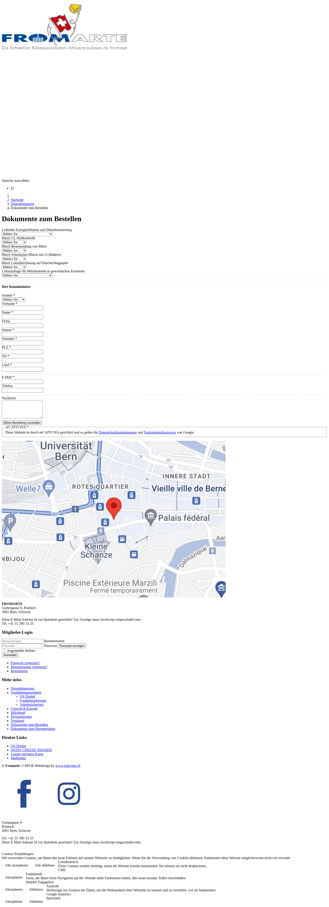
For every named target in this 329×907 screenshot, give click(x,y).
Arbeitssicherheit (31, 704)
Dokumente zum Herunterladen (33, 729)
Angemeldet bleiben (21, 650)
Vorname (9, 304)
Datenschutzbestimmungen (118, 432)
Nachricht (9, 398)
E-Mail (8, 377)
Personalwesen (21, 717)
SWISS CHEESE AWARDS (31, 750)
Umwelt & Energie (24, 708)
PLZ (6, 347)
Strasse (8, 330)
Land (7, 365)
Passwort (50, 646)
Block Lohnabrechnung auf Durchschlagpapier (35, 263)
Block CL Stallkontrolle (18, 238)
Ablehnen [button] (36, 889)
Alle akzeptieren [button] (16, 865)
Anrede (8, 295)
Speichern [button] (53, 898)
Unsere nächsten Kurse (27, 754)
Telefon (7, 386)
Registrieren (19, 671)
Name (7, 312)
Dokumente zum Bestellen (29, 725)
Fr (12, 188)
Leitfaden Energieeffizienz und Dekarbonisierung (37, 230)
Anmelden (10, 655)
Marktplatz (18, 758)
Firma (6, 321)
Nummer (9, 338)
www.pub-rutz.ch (68, 766)
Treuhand (17, 721)
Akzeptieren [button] (13, 877)
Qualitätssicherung (33, 700)
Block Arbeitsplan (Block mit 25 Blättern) (31, 255)
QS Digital (27, 696)
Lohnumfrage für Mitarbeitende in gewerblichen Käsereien (43, 271)
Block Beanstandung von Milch (24, 246)
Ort (5, 356)
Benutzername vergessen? (29, 667)
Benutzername (54, 641)
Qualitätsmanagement (26, 692)
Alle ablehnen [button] (45, 865)
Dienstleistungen (22, 688)
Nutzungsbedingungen (160, 432)
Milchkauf (18, 712)
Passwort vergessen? (25, 663)
